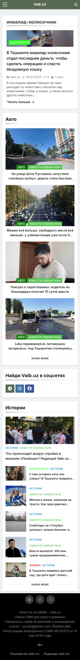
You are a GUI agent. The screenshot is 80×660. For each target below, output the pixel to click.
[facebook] (30, 388)
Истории (12, 447)
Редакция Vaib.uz (57, 653)
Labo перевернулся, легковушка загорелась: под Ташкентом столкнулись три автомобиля (40, 348)
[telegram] (10, 388)
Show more (40, 358)
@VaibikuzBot (61, 626)
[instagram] (20, 388)
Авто (21, 167)
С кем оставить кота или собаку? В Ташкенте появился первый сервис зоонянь (50, 478)
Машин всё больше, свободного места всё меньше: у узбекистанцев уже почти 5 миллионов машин (40, 235)
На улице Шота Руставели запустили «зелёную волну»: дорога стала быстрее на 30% (40, 178)
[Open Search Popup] (76, 4)
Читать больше (19, 102)
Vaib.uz (15, 77)
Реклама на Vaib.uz (25, 653)
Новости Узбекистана (45, 167)
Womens (35, 565)
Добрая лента (19, 42)
